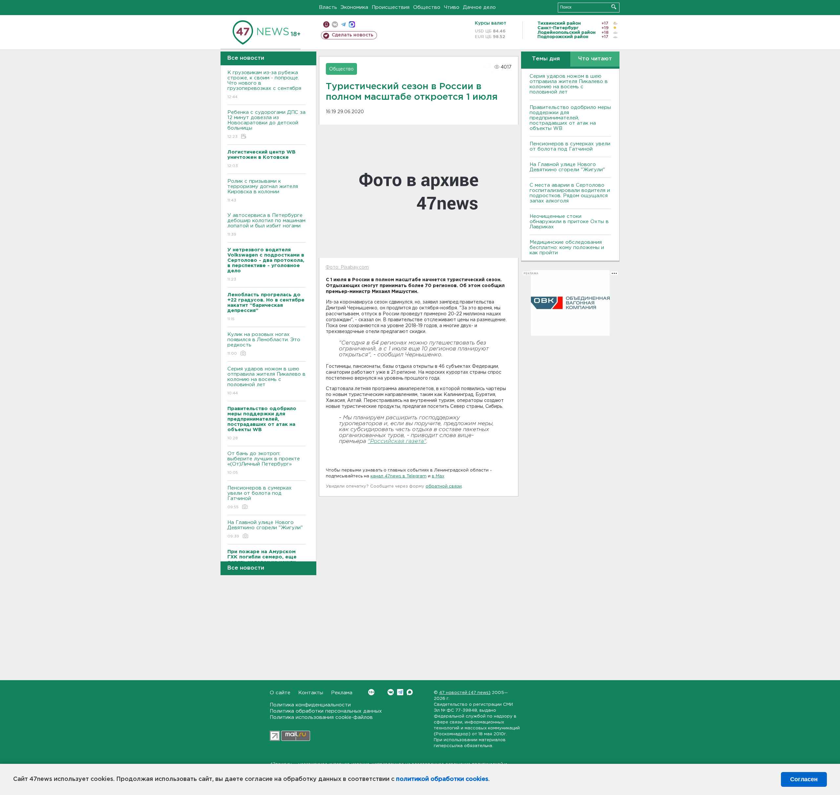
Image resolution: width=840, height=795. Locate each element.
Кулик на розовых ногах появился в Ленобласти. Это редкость (263, 343)
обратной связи (444, 486)
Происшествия (391, 7)
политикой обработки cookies (442, 779)
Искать (613, 6)
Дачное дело (479, 7)
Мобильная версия (326, 24)
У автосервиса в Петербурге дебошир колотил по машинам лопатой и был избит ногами (266, 224)
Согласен (804, 779)
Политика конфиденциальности (310, 705)
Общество (426, 7)
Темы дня (546, 58)
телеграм (343, 24)
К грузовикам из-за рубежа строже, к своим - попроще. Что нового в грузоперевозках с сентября (264, 85)
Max (410, 692)
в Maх (438, 476)
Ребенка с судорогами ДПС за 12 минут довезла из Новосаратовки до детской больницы (266, 124)
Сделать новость (352, 35)
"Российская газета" (397, 441)
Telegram (400, 692)
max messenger (352, 24)
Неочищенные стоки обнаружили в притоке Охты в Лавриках (569, 221)
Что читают (595, 58)
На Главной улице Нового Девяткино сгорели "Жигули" (265, 529)
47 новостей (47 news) (465, 693)
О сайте (280, 693)
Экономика (354, 7)
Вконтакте (391, 692)
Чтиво (451, 7)
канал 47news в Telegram (398, 476)
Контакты (310, 693)
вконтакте (335, 24)
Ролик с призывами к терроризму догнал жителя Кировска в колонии (262, 190)
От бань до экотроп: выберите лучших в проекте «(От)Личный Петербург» (263, 462)
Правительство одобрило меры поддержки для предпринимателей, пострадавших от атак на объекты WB (570, 118)
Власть (328, 7)
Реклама (341, 693)
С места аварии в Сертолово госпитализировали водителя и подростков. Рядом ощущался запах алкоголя (570, 193)
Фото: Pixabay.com (347, 267)
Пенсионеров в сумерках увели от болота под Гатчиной (259, 497)
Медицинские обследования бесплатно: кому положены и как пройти (567, 247)
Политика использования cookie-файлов (321, 717)
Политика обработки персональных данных (326, 711)
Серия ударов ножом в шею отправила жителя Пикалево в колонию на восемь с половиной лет (266, 381)
